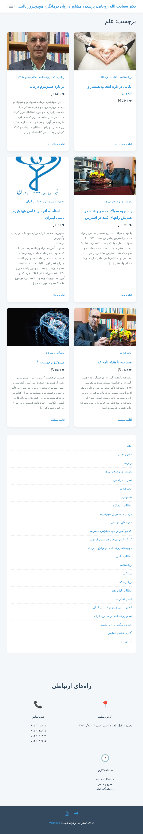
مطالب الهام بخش (121, 590)
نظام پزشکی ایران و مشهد (116, 624)
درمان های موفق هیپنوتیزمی (115, 514)
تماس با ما (126, 641)
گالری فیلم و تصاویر (120, 632)
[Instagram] (67, 814)
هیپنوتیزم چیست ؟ (51, 362)
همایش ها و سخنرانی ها (118, 201)
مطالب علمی (124, 556)
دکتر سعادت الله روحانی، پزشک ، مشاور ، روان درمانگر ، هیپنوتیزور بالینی (76, 6)
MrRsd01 (54, 822)
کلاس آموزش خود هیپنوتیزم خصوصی (110, 530)
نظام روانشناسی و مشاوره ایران (113, 616)
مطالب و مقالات (55, 352)
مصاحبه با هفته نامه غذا (114, 362)
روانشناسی (125, 76)
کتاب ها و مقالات (107, 76)
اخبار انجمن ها (124, 598)
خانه (129, 445)
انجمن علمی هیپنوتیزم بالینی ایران (45, 201)
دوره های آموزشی (121, 522)
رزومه (128, 462)
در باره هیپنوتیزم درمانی (46, 86)
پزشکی (127, 573)
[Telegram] (76, 814)
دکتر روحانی (125, 454)
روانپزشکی (58, 76)
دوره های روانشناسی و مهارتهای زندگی (109, 548)
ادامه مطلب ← (123, 144)
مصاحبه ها (126, 352)
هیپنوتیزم (126, 496)
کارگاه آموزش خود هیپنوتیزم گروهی (111, 539)
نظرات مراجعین (122, 480)
